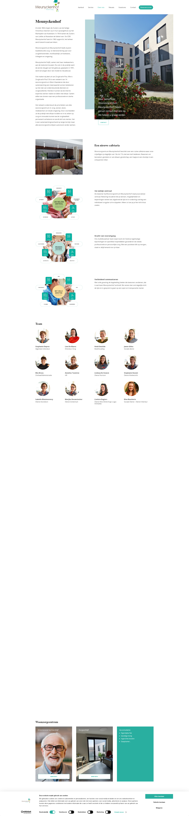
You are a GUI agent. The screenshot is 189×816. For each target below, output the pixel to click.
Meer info (53, 776)
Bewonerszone (145, 7)
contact (103, 122)
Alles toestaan (159, 796)
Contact (133, 7)
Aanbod (81, 7)
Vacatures (122, 7)
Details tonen (119, 812)
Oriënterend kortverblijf (48, 730)
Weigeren (159, 808)
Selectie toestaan (159, 802)
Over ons (101, 7)
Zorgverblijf (84, 730)
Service (90, 7)
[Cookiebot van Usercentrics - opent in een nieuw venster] (26, 812)
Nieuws (111, 7)
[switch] (71, 812)
